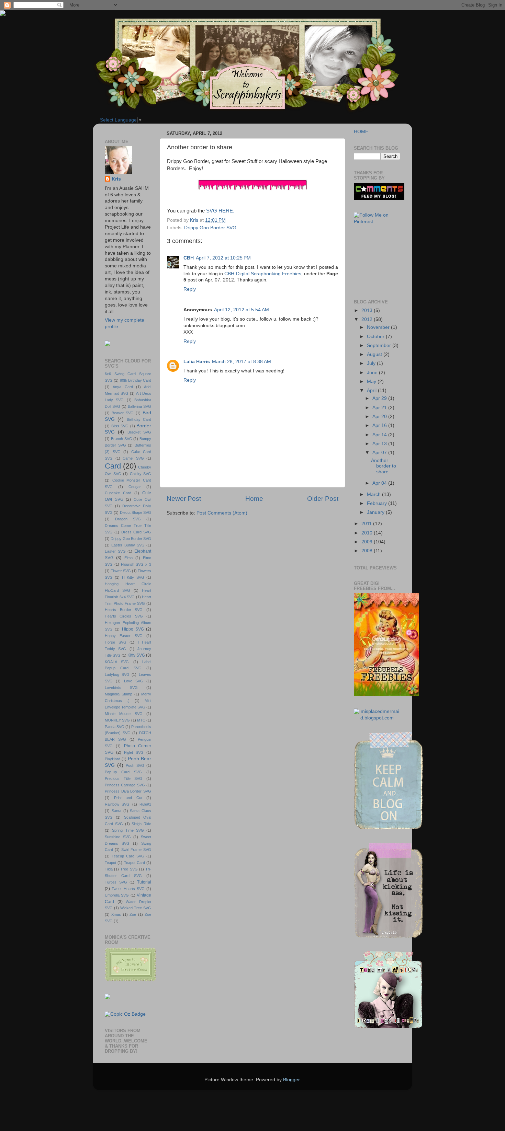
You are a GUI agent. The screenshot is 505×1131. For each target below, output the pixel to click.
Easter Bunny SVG (128, 545)
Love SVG (133, 681)
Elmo (128, 558)
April (372, 390)
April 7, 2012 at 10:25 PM (223, 258)
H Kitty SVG (133, 577)
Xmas (116, 914)
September (379, 345)
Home (254, 498)
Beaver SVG (123, 413)
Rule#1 (145, 804)
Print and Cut (128, 798)
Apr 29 (380, 398)
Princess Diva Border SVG (128, 791)
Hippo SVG (133, 629)
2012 (367, 319)
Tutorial (144, 882)
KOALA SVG (117, 662)
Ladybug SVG (117, 674)
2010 (367, 532)
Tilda (109, 869)
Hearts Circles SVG (124, 616)
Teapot (110, 863)
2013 (367, 310)
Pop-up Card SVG (123, 772)
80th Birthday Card (136, 380)
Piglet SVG (134, 752)
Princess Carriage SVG (125, 785)
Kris (116, 179)
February (377, 503)
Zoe (133, 914)
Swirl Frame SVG (136, 849)
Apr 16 (380, 425)
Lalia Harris (196, 361)
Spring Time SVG (128, 830)
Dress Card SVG (136, 532)
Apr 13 (380, 443)
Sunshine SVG (118, 837)
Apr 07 (380, 452)
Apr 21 (380, 407)
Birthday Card (139, 419)
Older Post (322, 498)
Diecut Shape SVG (136, 512)
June (373, 372)
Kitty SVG (136, 655)
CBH (188, 258)
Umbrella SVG (117, 895)
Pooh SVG (135, 765)
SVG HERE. (220, 210)
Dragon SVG (128, 519)
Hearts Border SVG (124, 610)
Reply (189, 289)
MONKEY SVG (117, 720)
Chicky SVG (141, 474)
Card (113, 466)
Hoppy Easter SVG (124, 636)
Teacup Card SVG (128, 856)
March (374, 494)
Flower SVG (121, 571)
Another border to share (383, 466)
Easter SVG (115, 551)
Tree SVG (128, 869)
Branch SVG (121, 439)
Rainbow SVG (117, 804)
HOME (361, 131)
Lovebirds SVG (121, 687)
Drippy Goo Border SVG (210, 227)
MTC (141, 720)
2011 (367, 523)
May (372, 381)
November (379, 327)
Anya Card (123, 387)
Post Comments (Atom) (222, 513)
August (375, 354)
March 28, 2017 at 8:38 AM (241, 361)
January (376, 512)
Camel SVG (133, 458)
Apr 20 (380, 416)
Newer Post (184, 498)
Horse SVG (115, 642)
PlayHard (112, 759)
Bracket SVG (139, 432)
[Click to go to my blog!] (377, 717)
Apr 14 (380, 434)
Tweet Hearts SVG (128, 889)
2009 (367, 541)
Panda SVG (114, 727)
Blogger (291, 1079)
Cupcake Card (118, 493)
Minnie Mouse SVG (124, 714)
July (372, 363)
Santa (116, 811)
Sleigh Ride (141, 824)
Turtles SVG (116, 882)
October (376, 336)
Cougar (134, 487)
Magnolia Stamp (118, 694)
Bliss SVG (120, 426)
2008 (367, 550)
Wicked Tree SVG (135, 908)
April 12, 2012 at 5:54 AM (241, 309)
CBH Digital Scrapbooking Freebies (262, 273)
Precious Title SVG (123, 778)
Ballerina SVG (139, 406)
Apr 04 (380, 483)
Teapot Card (134, 863)
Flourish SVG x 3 (136, 564)
